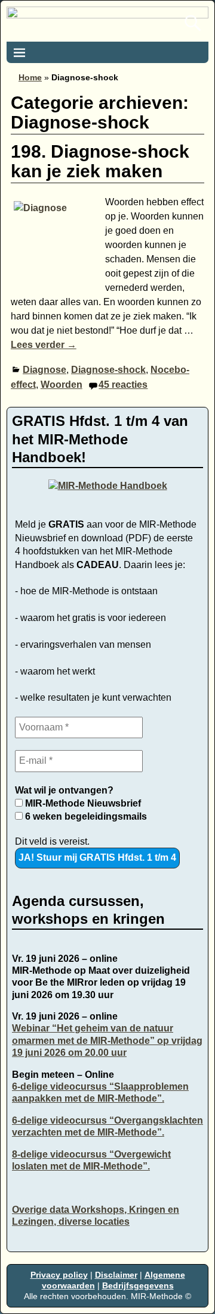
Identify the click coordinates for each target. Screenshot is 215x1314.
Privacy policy (59, 1274)
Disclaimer (116, 1274)
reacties (123, 385)
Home (30, 77)
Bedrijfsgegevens (138, 1285)
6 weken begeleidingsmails (85, 816)
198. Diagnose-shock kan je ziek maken (100, 161)
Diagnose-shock (108, 370)
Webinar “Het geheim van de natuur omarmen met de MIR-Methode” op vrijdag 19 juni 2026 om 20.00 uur (107, 1040)
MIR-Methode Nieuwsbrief (82, 803)
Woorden (61, 385)
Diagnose (44, 370)
